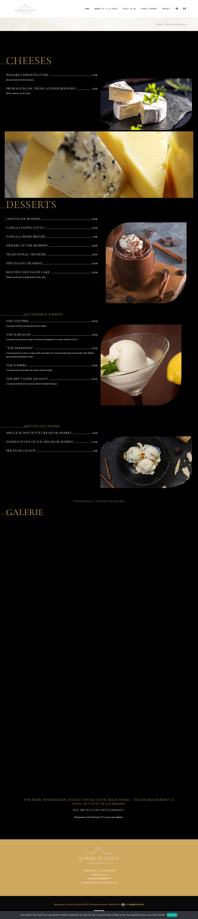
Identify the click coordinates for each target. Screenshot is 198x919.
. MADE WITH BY (126, 904)
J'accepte (172, 915)
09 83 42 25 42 (99, 875)
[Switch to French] (184, 9)
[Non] (194, 915)
